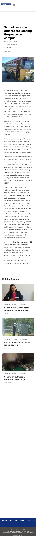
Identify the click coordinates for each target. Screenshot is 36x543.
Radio (22, 520)
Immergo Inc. (21, 539)
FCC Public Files (16, 531)
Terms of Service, (18, 533)
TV (16, 520)
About (29, 520)
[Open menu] (14, 4)
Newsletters (7, 520)
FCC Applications (25, 531)
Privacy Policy (10, 533)
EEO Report (10, 531)
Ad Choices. (26, 533)
